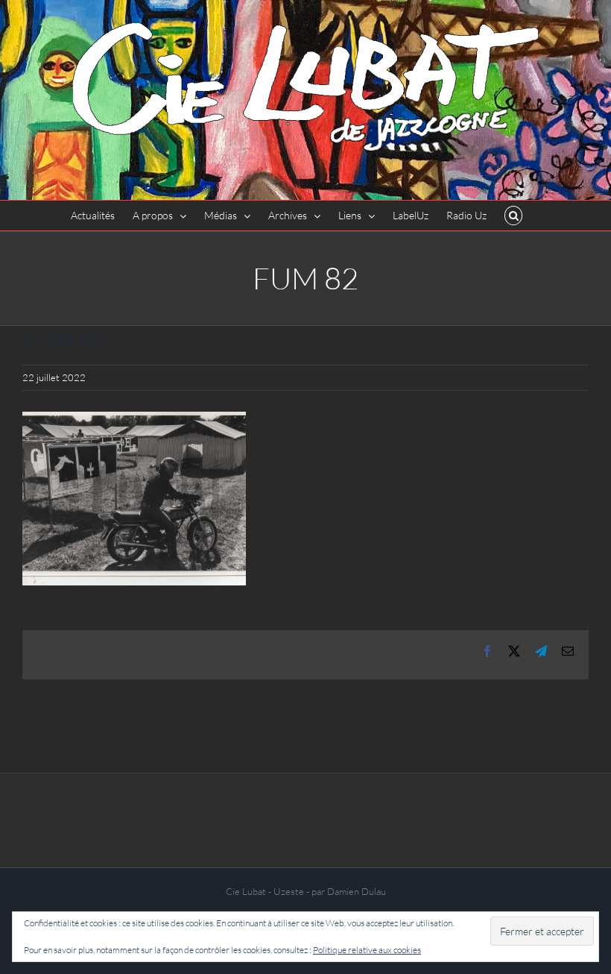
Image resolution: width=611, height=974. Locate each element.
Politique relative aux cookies (367, 949)
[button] (513, 215)
